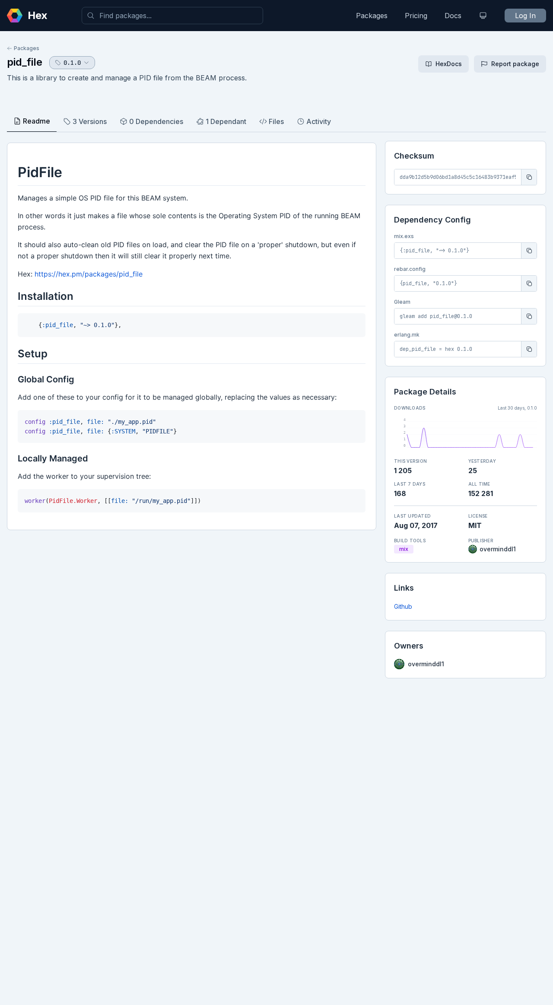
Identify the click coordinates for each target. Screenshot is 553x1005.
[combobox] (172, 15)
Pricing (416, 15)
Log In (525, 15)
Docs (453, 15)
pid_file (24, 62)
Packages (372, 15)
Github (403, 606)
